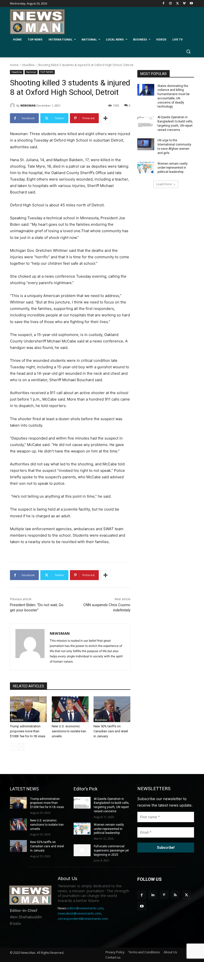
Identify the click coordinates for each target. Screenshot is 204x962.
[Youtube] (191, 3)
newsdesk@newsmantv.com (79, 913)
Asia (56, 720)
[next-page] (21, 747)
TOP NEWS (46, 72)
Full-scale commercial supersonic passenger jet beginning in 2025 (111, 850)
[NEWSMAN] (13, 105)
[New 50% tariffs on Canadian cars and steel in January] (112, 709)
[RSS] (175, 894)
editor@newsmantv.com (85, 908)
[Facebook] (163, 3)
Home (14, 65)
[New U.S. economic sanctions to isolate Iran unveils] (70, 709)
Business (17, 720)
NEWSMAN (28, 105)
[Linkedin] (153, 894)
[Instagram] (170, 3)
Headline (28, 65)
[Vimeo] (184, 3)
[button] (188, 51)
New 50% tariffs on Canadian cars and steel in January (111, 731)
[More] (105, 118)
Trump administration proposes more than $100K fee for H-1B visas (27, 731)
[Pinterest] (164, 894)
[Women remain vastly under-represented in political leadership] (145, 168)
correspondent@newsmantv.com (83, 918)
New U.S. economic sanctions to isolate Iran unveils (69, 731)
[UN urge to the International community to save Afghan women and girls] (145, 144)
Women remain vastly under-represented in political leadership (172, 168)
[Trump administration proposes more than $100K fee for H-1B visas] (28, 709)
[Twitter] (177, 3)
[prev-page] (13, 747)
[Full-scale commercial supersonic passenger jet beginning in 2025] (82, 850)
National (31, 72)
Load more (164, 184)
